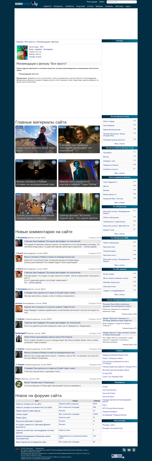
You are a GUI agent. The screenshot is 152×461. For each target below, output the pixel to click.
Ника (104, 405)
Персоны (119, 6)
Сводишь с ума (109, 161)
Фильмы (99, 6)
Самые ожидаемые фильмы (120, 177)
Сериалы (109, 6)
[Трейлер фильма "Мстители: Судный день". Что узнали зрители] (79, 207)
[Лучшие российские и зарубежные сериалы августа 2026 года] (36, 207)
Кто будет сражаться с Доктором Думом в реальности (33, 426)
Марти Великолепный (111, 130)
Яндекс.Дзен (21, 418)
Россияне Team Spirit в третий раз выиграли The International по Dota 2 (117, 305)
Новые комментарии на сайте (43, 231)
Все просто (30, 42)
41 (94, 421)
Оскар (105, 387)
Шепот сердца (108, 121)
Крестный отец (109, 247)
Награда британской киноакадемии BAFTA (116, 401)
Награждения (120, 382)
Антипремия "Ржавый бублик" (114, 415)
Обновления (39, 448)
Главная (19, 42)
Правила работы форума (69, 404)
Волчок (106, 157)
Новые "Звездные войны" (112, 358)
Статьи (90, 6)
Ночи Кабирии (108, 125)
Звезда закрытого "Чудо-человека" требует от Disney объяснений (119, 334)
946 (94, 407)
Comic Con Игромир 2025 (112, 377)
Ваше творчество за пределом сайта (31, 442)
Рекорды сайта (108, 425)
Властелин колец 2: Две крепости (116, 226)
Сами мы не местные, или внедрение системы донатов (35, 431)
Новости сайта (64, 417)
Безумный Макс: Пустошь (113, 199)
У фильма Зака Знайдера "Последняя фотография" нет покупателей (52, 241)
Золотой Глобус (109, 393)
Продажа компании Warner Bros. (115, 355)
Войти (101, 2)
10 (94, 411)
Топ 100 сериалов (119, 269)
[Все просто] (22, 53)
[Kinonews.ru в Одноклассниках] (134, 450)
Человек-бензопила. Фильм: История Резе (114, 135)
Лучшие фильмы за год (120, 116)
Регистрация (92, 2)
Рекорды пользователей (112, 428)
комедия (38, 49)
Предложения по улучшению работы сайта (73, 437)
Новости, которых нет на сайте (28, 404)
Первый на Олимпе (111, 165)
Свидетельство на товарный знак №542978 (35, 459)
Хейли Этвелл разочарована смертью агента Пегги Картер (48, 337)
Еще (128, 6)
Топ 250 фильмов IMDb (119, 238)
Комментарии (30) (130, 345)
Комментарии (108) (129, 314)
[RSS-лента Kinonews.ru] (124, 450)
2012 (42, 47)
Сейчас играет (22, 414)
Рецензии (80, 6)
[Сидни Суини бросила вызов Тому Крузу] (36, 140)
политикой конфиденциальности (64, 453)
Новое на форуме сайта (38, 395)
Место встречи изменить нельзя (115, 278)
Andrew (21, 319)
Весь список (120, 144)
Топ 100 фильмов (119, 206)
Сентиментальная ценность (114, 140)
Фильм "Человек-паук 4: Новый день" (39, 382)
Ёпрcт (17, 379)
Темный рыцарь (109, 251)
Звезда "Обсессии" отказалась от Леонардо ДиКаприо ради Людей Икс (117, 319)
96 (94, 442)
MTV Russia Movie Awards (113, 408)
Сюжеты (119, 351)
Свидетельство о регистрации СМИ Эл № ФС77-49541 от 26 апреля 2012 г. (46, 457)
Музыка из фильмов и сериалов (29, 421)
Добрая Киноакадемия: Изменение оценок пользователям (33, 437)
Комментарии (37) (130, 328)
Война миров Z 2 (109, 194)
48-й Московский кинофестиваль (115, 370)
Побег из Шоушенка (111, 217)
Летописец (22, 238)
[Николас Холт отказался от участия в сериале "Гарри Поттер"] (79, 173)
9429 (95, 404)
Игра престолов (109, 286)
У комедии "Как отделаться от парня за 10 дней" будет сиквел (49, 293)
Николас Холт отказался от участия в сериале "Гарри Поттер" (49, 307)
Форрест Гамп (108, 230)
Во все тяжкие (108, 274)
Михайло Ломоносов (111, 282)
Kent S (20, 253)
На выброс (107, 153)
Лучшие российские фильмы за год (119, 148)
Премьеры (58, 6)
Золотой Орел (108, 397)
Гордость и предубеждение (114, 291)
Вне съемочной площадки (69, 407)
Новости (47, 6)
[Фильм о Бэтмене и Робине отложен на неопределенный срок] (36, 173)
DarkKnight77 (21, 333)
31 (94, 417)
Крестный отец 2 (109, 255)
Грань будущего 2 (110, 182)
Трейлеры (69, 6)
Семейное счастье (110, 169)
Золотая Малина (109, 390)
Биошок (106, 190)
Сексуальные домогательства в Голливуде (115, 362)
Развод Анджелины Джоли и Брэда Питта (119, 367)
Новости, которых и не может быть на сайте (34, 407)
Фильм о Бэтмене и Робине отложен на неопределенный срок (49, 257)
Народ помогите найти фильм (28, 411)
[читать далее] (90, 247)
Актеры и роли (35, 57)
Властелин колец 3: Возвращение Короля (116, 212)
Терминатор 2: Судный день (114, 222)
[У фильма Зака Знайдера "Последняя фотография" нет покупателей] (79, 140)
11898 (95, 414)
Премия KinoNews (109, 412)
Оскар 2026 (107, 373)
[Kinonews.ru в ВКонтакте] (129, 450)
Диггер (105, 186)
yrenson (18, 303)
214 (94, 436)
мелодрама (48, 49)
